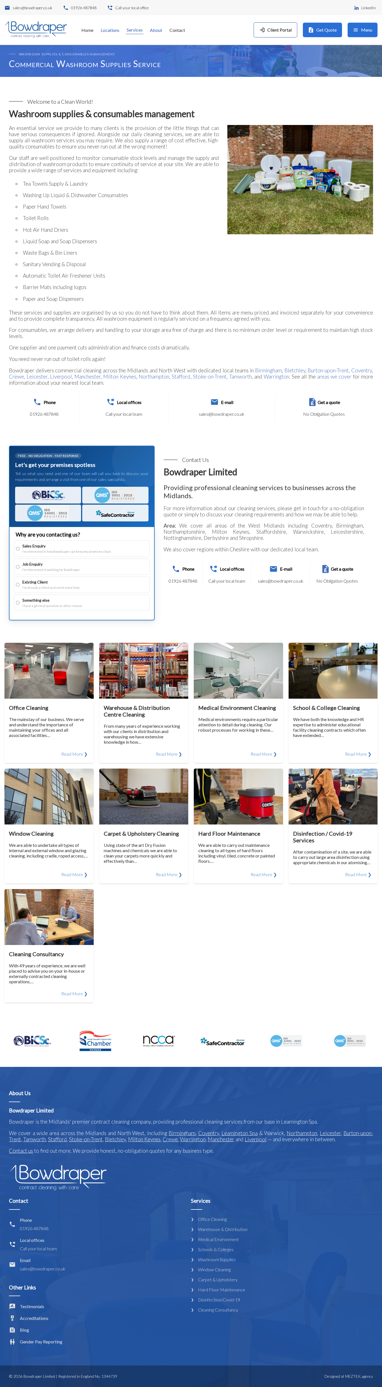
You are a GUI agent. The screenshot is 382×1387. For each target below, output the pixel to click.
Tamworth (240, 377)
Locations (110, 30)
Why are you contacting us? (48, 534)
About (156, 30)
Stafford (181, 377)
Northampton (154, 377)
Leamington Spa (239, 1133)
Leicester (37, 377)
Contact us (21, 1151)
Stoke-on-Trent (210, 377)
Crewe (16, 377)
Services (135, 29)
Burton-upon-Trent (328, 370)
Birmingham (268, 370)
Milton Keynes (119, 377)
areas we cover (334, 377)
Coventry (361, 370)
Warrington (276, 377)
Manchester (87, 377)
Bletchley (294, 370)
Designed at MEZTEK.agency (348, 1376)
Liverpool (61, 377)
